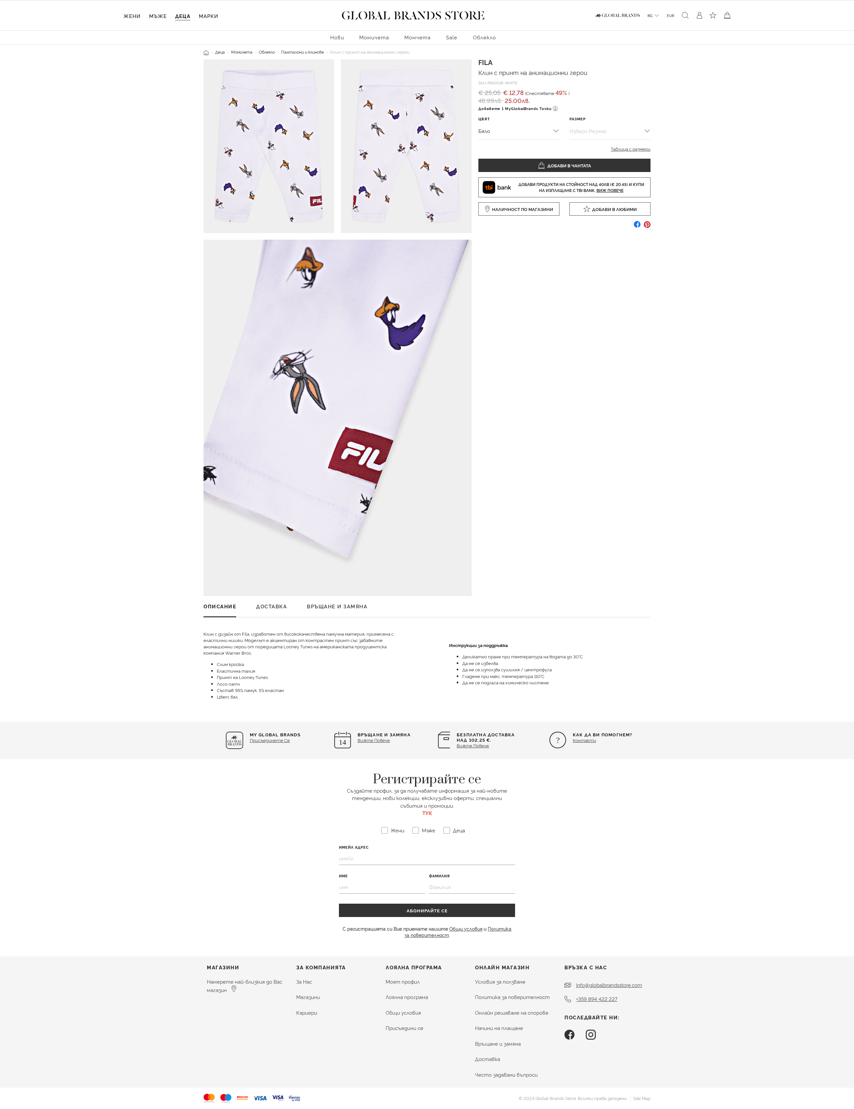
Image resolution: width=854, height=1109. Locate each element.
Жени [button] (131, 15)
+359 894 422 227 (596, 998)
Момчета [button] (417, 37)
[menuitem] (337, 37)
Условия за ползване (500, 981)
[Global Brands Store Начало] (413, 14)
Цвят (484, 118)
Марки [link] (208, 15)
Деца (220, 52)
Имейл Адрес (354, 847)
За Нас (304, 981)
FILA (485, 62)
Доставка (487, 1058)
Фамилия (439, 875)
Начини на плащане (499, 1027)
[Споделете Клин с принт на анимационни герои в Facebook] (637, 227)
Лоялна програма (407, 996)
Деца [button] (182, 15)
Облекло (267, 52)
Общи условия (465, 928)
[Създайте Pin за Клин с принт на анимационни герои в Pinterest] (647, 227)
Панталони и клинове (302, 52)
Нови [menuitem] (337, 37)
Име (343, 875)
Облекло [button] (484, 37)
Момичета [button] (374, 37)
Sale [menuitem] (451, 37)
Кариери (306, 1012)
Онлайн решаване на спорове (511, 1012)
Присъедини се (404, 1027)
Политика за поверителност (512, 996)
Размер (577, 118)
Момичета (242, 52)
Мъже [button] (158, 15)
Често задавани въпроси (506, 1074)
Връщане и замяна (498, 1043)
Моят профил (403, 981)
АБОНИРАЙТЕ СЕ (427, 910)
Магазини (308, 996)
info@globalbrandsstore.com (609, 984)
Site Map (642, 1098)
